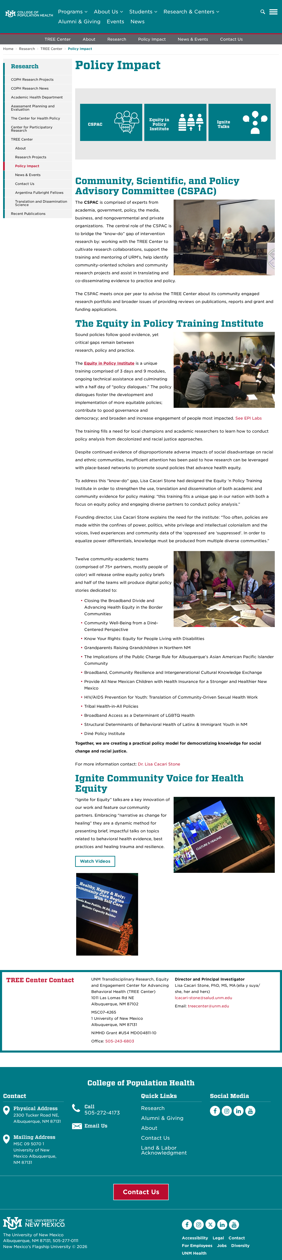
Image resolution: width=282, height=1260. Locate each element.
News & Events (193, 39)
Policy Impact (152, 39)
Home (8, 49)
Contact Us (231, 39)
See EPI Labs (248, 418)
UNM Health (194, 1253)
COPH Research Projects (32, 79)
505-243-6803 (119, 1041)
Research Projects (30, 157)
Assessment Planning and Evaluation (33, 108)
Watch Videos (95, 861)
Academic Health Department (37, 97)
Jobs (222, 1245)
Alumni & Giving (79, 22)
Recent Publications (28, 213)
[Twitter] (210, 1224)
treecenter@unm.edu (208, 1006)
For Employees (197, 1245)
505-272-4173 (102, 1113)
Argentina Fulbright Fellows (39, 192)
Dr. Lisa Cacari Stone (159, 764)
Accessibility (195, 1238)
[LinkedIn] (238, 1111)
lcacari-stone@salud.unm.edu (203, 998)
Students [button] (141, 12)
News (137, 22)
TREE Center (58, 39)
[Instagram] (227, 1111)
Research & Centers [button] (190, 12)
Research (116, 39)
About (89, 39)
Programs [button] (71, 12)
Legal (218, 1238)
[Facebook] (215, 1111)
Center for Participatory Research (31, 129)
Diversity (240, 1245)
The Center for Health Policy (35, 118)
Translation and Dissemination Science (41, 203)
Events (115, 22)
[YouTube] (250, 1111)
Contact (237, 1238)
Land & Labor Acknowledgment (164, 1150)
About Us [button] (107, 12)
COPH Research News (30, 88)
